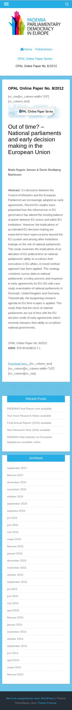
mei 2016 (12, 532)
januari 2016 (14, 553)
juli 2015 (12, 589)
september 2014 (17, 645)
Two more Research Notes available (29, 415)
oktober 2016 (15, 496)
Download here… (19, 363)
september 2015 (17, 581)
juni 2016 (12, 524)
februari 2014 (15, 674)
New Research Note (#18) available (28, 429)
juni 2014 (12, 653)
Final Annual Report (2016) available (29, 422)
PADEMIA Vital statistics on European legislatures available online (29, 440)
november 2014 (16, 631)
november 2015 (16, 567)
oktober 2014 (15, 638)
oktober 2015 (15, 574)
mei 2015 (12, 603)
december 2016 (16, 482)
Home (28, 49)
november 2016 (16, 489)
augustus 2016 (16, 510)
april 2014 (13, 660)
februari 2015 (15, 617)
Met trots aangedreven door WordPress (30, 698)
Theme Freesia (47, 702)
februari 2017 (15, 475)
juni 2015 (12, 596)
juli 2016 (12, 517)
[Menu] (6, 4)
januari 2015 (14, 624)
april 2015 (13, 610)
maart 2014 (14, 667)
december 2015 (16, 560)
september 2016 (17, 503)
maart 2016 (14, 539)
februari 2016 (15, 546)
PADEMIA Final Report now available (29, 408)
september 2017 (17, 468)
